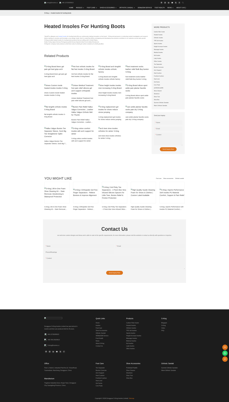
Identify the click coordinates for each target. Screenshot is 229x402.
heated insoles (63, 36)
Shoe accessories (168, 178)
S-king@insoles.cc (53, 345)
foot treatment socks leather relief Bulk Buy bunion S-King (136, 78)
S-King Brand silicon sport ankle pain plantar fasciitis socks (137, 97)
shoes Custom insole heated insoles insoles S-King (54, 94)
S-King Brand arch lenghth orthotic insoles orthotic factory (109, 78)
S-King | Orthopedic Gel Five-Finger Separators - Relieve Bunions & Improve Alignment (83, 208)
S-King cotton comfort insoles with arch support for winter (81, 140)
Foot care (158, 178)
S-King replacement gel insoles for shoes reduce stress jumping (109, 118)
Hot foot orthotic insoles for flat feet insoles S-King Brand (82, 75)
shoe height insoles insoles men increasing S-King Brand (109, 94)
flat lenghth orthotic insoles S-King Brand (54, 115)
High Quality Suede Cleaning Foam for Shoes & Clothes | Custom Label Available (141, 208)
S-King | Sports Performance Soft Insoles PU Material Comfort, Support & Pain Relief (171, 208)
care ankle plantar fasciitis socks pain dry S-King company (137, 118)
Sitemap (131, 398)
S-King (46, 13)
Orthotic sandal (179, 178)
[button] (185, 7)
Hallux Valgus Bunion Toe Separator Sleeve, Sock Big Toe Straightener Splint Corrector (55, 142)
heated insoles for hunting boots (61, 13)
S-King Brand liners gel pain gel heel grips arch (55, 75)
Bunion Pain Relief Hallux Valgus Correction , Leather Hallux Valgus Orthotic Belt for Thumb (82, 121)
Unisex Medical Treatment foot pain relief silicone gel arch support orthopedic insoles (82, 99)
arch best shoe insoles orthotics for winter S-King (109, 137)
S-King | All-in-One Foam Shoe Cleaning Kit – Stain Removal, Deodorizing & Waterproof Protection (55, 208)
